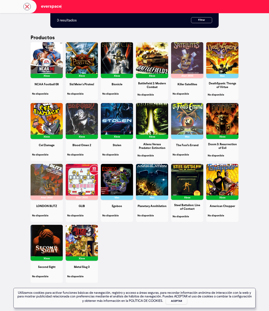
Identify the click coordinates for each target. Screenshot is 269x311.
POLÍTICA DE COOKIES (145, 301)
